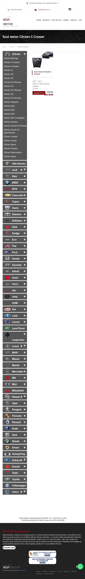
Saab (15, 428)
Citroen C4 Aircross (12, 89)
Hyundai (16, 265)
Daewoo (16, 214)
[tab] (15, 54)
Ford (14, 252)
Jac (14, 290)
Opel (14, 403)
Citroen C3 (8, 78)
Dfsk (14, 227)
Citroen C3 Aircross (12, 82)
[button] (25, 54)
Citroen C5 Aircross (12, 97)
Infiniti (15, 271)
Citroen (12, 47)
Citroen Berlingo (11, 58)
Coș (80, 20)
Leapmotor (18, 340)
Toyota (16, 479)
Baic (14, 176)
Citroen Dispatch (11, 101)
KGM (15, 303)
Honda (15, 258)
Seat (14, 435)
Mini (14, 384)
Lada (15, 315)
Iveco (15, 284)
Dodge (15, 233)
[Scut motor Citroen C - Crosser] (42, 60)
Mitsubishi (18, 390)
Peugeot (16, 409)
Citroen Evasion (11, 121)
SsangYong (18, 454)
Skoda (15, 441)
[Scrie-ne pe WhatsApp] (80, 567)
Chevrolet (17, 195)
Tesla (15, 473)
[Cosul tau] (70, 9)
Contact (73, 20)
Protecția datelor (48, 574)
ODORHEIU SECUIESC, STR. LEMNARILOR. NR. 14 (43, 3)
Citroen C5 (8, 93)
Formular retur (9, 548)
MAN (15, 352)
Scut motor (56, 20)
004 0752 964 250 (16, 10)
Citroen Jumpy (10, 140)
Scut (8, 21)
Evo (14, 239)
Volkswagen (19, 485)
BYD (14, 189)
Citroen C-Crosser (23, 47)
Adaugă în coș (39, 93)
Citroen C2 (8, 74)
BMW (15, 182)
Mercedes (17, 371)
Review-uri (67, 571)
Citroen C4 (8, 85)
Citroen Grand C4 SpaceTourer (11, 131)
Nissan (16, 397)
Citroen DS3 (9, 105)
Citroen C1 (8, 70)
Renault (16, 422)
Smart (15, 447)
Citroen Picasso (11, 148)
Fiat (14, 246)
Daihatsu (17, 220)
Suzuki (16, 466)
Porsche (17, 416)
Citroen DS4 (9, 109)
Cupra (15, 201)
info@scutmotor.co (44, 10)
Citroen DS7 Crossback (14, 117)
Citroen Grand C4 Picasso (15, 125)
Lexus (15, 346)
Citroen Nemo (10, 144)
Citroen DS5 (9, 113)
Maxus (15, 359)
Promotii (46, 20)
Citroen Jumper (10, 136)
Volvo (15, 492)
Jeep (14, 296)
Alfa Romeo (18, 163)
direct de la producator (10, 26)
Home (39, 20)
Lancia (16, 322)
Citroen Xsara (10, 156)
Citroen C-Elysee (11, 66)
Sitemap (39, 574)
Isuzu (15, 277)
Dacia (15, 208)
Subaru (16, 460)
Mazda (15, 365)
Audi (14, 170)
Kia (14, 309)
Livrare (66, 20)
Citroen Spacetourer (13, 152)
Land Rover (18, 328)
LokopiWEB (21, 570)
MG (14, 378)
